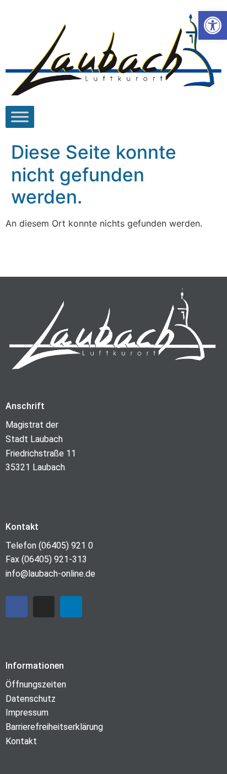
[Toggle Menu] (20, 117)
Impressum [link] (27, 712)
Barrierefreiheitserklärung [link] (54, 727)
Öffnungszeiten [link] (36, 684)
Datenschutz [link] (31, 699)
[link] (212, 25)
